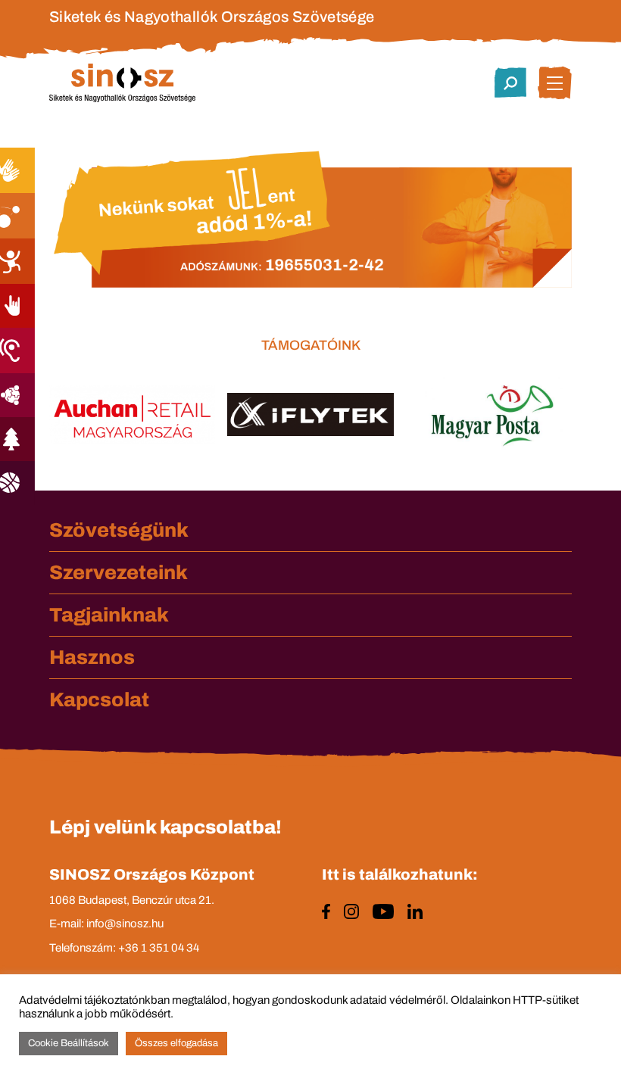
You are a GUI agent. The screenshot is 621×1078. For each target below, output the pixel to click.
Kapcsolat (99, 699)
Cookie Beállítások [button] (68, 1043)
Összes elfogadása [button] (176, 1043)
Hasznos (92, 657)
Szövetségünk (119, 530)
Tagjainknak (109, 614)
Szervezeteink (118, 572)
